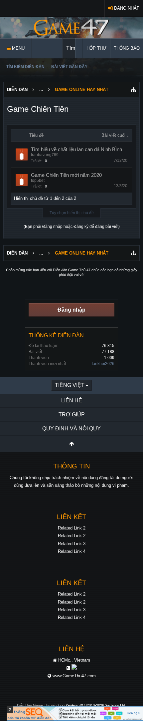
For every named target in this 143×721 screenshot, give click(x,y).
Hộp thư (96, 48)
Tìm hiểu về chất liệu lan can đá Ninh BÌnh (76, 149)
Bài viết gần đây (69, 66)
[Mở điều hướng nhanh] (133, 89)
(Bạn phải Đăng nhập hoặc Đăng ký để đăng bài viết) (72, 226)
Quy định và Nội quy (71, 428)
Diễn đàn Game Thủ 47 (71, 270)
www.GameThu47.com (74, 675)
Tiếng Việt (69, 385)
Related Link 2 (71, 527)
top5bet (38, 180)
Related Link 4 (71, 551)
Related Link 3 (71, 543)
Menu (18, 48)
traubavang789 (45, 154)
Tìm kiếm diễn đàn (25, 66)
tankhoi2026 (103, 363)
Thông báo (127, 48)
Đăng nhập (71, 310)
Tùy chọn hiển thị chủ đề (72, 213)
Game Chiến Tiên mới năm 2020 (66, 175)
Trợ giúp (72, 414)
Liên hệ (71, 400)
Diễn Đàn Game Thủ (33, 705)
